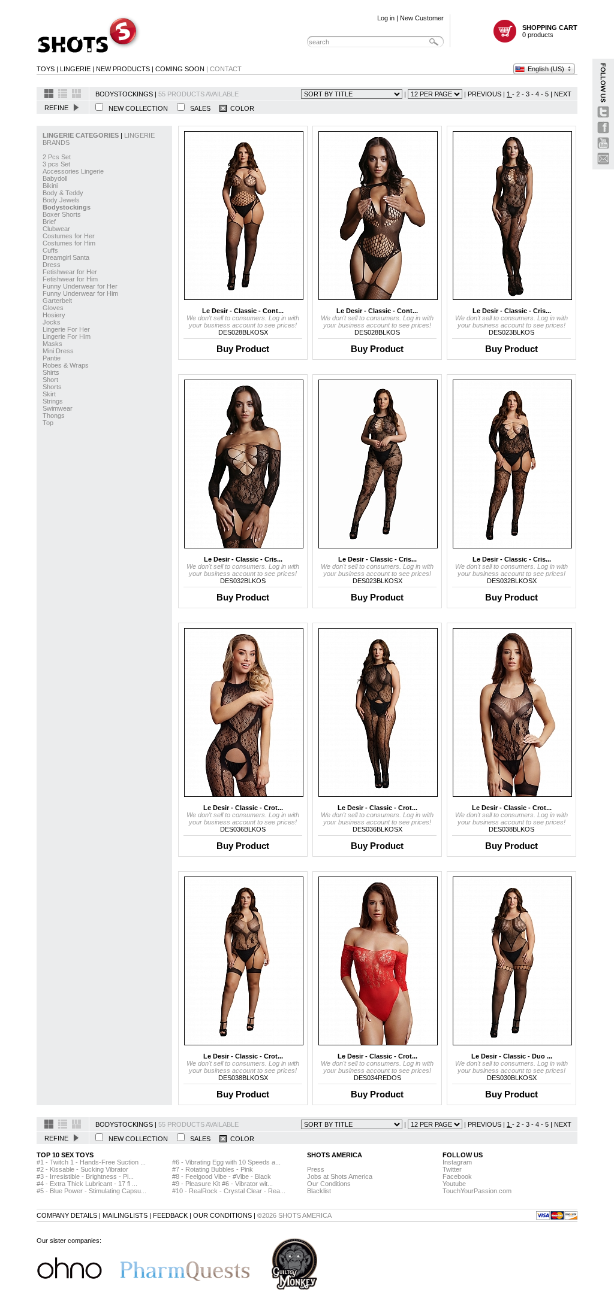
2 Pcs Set (57, 156)
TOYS (46, 68)
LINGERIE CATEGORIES (82, 135)
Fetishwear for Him (70, 279)
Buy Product (242, 349)
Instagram (457, 1162)
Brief (49, 221)
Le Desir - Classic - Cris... (511, 310)
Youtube (454, 1183)
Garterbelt (57, 300)
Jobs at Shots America (339, 1176)
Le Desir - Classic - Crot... (243, 807)
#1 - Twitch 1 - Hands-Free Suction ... (91, 1162)
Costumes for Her (69, 235)
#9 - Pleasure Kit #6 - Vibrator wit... (222, 1183)
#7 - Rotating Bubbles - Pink (212, 1169)
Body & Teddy (63, 192)
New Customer (422, 18)
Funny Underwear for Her (80, 286)
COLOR (240, 108)
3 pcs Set (56, 164)
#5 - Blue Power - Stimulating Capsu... (91, 1190)
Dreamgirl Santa (66, 257)
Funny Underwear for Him (80, 293)
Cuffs (50, 250)
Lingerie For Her (66, 329)
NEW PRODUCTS (123, 68)
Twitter (452, 1169)
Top (48, 422)
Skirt (49, 394)
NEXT (562, 94)
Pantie (52, 358)
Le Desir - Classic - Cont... (243, 310)
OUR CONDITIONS (222, 1215)
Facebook (457, 1176)
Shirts (51, 372)
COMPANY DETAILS (67, 1215)
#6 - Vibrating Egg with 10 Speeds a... (226, 1162)
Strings (53, 401)
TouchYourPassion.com (477, 1190)
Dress (52, 264)
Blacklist (319, 1190)
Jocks (52, 322)
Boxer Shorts (62, 214)
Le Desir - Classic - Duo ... (511, 1056)
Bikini (50, 185)
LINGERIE (75, 68)
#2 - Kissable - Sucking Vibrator (82, 1169)
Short (50, 379)
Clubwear (56, 228)
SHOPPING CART (549, 27)
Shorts (52, 386)
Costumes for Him (69, 243)
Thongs (54, 415)
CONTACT (226, 68)
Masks (52, 343)
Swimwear (58, 408)
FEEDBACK (170, 1215)
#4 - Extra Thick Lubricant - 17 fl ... (87, 1183)
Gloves (53, 307)
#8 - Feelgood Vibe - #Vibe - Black (221, 1176)
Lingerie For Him (67, 336)
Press (315, 1169)
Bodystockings (67, 207)
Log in (386, 18)
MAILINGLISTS (125, 1215)
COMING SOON (179, 68)
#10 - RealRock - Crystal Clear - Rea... (228, 1190)
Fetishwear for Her (70, 271)
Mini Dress (58, 350)
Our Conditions (329, 1183)
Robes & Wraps (66, 365)
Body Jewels (61, 200)
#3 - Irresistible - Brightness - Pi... (85, 1176)
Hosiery (54, 315)
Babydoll (55, 178)
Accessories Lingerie (73, 171)
